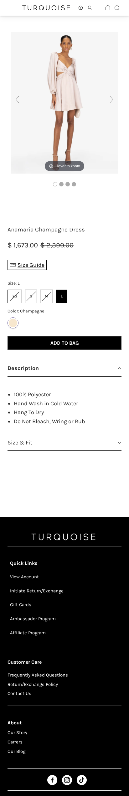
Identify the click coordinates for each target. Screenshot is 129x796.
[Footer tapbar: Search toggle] (116, 8)
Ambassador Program (33, 618)
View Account (24, 577)
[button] (64, 368)
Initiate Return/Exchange (37, 591)
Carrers (15, 742)
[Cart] (107, 8)
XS (15, 294)
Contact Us (19, 693)
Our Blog (16, 751)
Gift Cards (20, 604)
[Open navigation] (14, 8)
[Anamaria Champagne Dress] (55, 184)
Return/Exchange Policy (33, 684)
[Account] (80, 8)
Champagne (13, 322)
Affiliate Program (28, 633)
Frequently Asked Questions (38, 675)
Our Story (17, 732)
